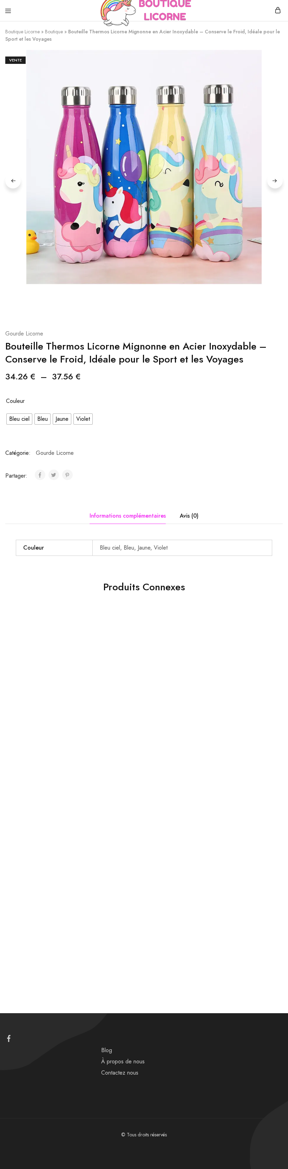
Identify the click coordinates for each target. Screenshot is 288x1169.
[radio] (19, 419)
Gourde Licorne (24, 334)
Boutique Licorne (22, 31)
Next (275, 180)
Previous (13, 180)
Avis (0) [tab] (189, 516)
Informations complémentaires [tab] (128, 516)
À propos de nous (123, 1061)
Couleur (15, 401)
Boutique (54, 31)
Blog (106, 1050)
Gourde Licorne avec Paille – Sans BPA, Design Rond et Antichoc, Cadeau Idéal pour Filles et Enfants (136, 748)
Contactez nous (119, 1073)
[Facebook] (9, 1040)
